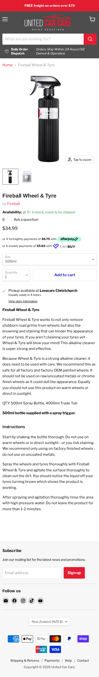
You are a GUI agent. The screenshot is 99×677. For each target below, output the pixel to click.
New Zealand (47, 621)
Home (7, 65)
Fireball (13, 204)
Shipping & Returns (24, 660)
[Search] (90, 39)
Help (68, 660)
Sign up (74, 572)
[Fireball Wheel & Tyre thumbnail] (10, 176)
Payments (52, 660)
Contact (83, 660)
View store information (22, 301)
